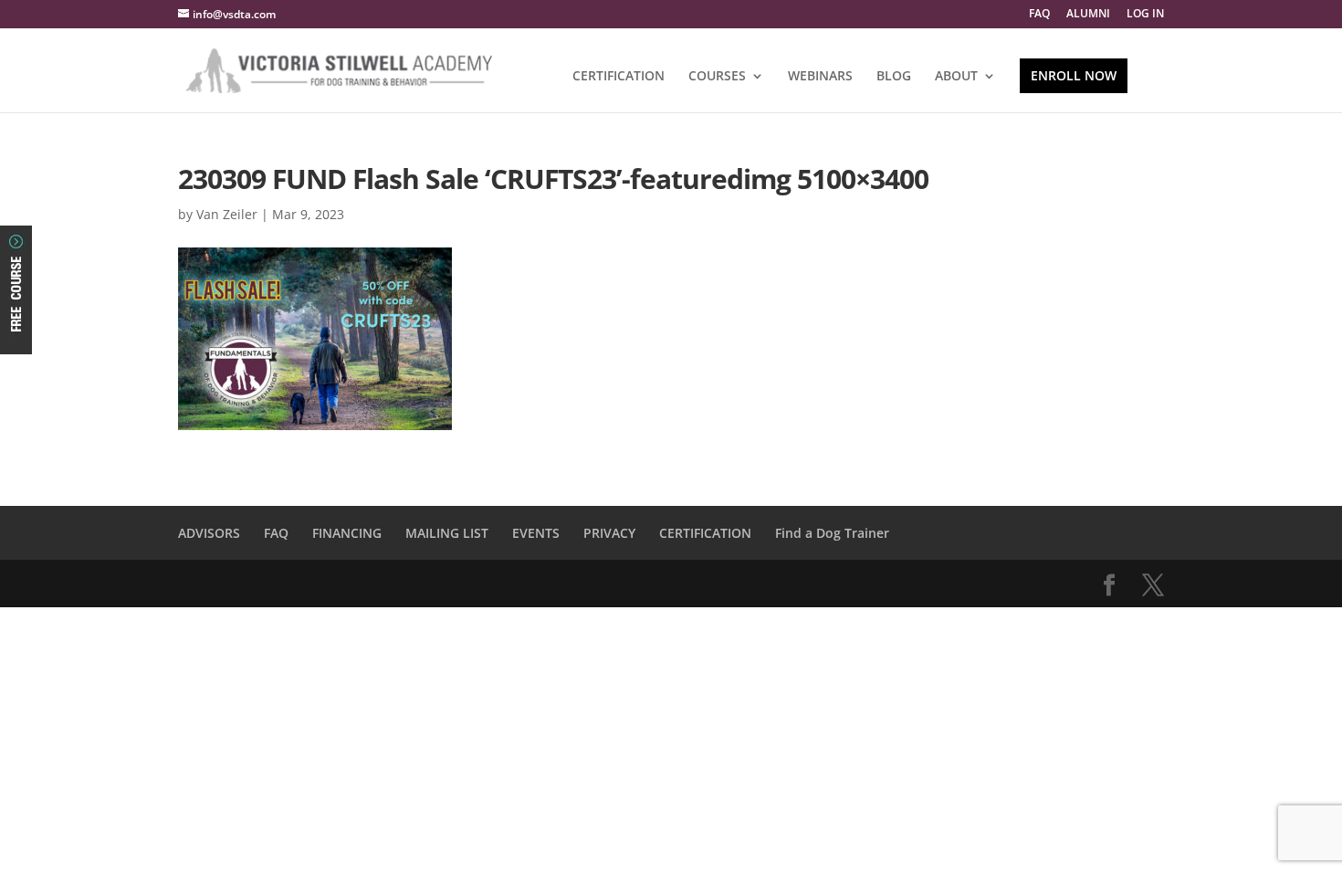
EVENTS (536, 533)
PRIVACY (609, 533)
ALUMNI (1088, 14)
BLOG (893, 76)
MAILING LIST (446, 533)
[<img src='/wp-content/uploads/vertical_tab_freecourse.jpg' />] (16, 338)
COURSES (717, 76)
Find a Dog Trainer (832, 533)
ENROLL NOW (1074, 75)
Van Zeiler (226, 214)
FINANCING (347, 533)
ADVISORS (209, 533)
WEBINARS (820, 76)
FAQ (1039, 14)
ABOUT (956, 76)
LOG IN (1145, 14)
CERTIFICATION (618, 76)
